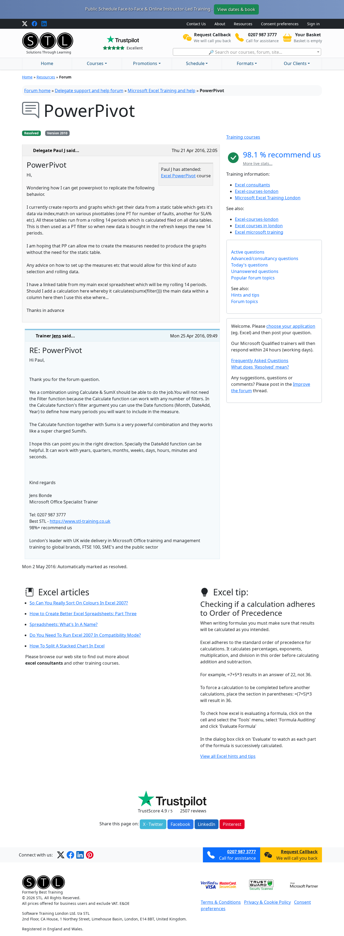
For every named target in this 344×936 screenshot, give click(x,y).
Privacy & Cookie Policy (267, 902)
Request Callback (299, 852)
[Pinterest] (90, 855)
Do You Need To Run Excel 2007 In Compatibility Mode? (85, 635)
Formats (245, 63)
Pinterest (232, 824)
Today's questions (249, 265)
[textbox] (247, 52)
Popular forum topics (253, 278)
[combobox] (247, 52)
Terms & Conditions (221, 902)
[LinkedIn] (44, 24)
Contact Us (196, 23)
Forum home (37, 90)
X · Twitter (153, 824)
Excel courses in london (259, 226)
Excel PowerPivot (178, 176)
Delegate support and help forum (89, 90)
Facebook (180, 824)
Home (47, 63)
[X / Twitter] (24, 24)
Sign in (313, 23)
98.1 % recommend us (282, 154)
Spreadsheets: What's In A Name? (64, 624)
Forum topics (244, 301)
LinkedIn (206, 824)
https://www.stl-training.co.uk (80, 521)
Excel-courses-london (256, 191)
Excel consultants (252, 185)
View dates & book (236, 9)
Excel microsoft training (259, 232)
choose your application (290, 326)
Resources (243, 23)
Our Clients (295, 63)
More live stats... (258, 163)
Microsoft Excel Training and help (161, 90)
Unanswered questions (254, 271)
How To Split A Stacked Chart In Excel (67, 646)
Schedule (195, 63)
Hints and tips (245, 295)
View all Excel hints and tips (228, 756)
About (219, 23)
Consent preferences (280, 23)
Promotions (145, 63)
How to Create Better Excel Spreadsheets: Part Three (83, 614)
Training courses (243, 137)
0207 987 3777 (241, 852)
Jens (56, 336)
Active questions (247, 252)
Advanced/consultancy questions (264, 258)
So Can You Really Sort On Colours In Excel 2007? (79, 603)
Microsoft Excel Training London (267, 198)
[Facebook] (34, 24)
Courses (95, 63)
